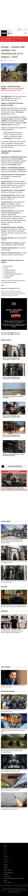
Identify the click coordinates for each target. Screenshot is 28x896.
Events (5, 868)
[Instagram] (11, 29)
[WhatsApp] (12, 333)
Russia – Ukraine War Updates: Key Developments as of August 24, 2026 (11, 358)
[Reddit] (2, 333)
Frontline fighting (6, 293)
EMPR (3, 285)
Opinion (6, 856)
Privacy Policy (7, 876)
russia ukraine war (6, 295)
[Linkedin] (7, 29)
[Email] (15, 333)
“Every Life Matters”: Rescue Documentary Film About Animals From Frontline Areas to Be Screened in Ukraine (13, 751)
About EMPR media (8, 872)
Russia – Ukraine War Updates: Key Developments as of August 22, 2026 (11, 416)
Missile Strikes (21, 293)
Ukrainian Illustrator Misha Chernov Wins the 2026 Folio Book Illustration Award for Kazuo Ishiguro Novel (14, 730)
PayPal (18, 288)
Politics (5, 864)
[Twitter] (2, 29)
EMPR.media (17, 291)
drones (11, 291)
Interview (6, 858)
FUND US (6, 874)
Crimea (5, 853)
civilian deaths (5, 291)
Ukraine (5, 847)
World (5, 851)
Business (6, 866)
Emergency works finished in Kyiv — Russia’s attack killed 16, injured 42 (13, 455)
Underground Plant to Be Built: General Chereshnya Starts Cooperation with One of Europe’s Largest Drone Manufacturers (12, 631)
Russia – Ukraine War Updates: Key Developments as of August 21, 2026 (11, 435)
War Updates (14, 295)
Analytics (6, 859)
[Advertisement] (14, 14)
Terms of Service (8, 882)
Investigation (6, 861)
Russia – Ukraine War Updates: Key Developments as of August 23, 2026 (11, 378)
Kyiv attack (13, 293)
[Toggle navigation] (25, 33)
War (4, 849)
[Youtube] (9, 29)
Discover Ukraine (8, 870)
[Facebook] (4, 29)
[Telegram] (18, 333)
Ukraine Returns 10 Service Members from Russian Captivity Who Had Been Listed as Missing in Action (12, 541)
